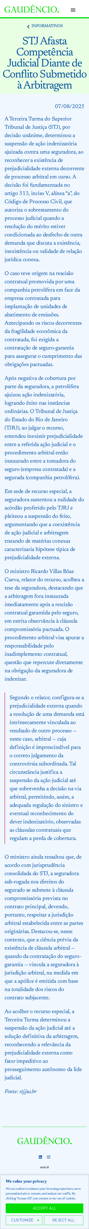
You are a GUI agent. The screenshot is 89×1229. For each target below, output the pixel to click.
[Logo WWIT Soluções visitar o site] (44, 1167)
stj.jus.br (28, 1091)
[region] (44, 1202)
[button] (73, 10)
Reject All (63, 1220)
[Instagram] (48, 1157)
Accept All (44, 1208)
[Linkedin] (40, 1157)
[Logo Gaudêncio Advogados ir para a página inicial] (32, 9)
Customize (22, 1220)
